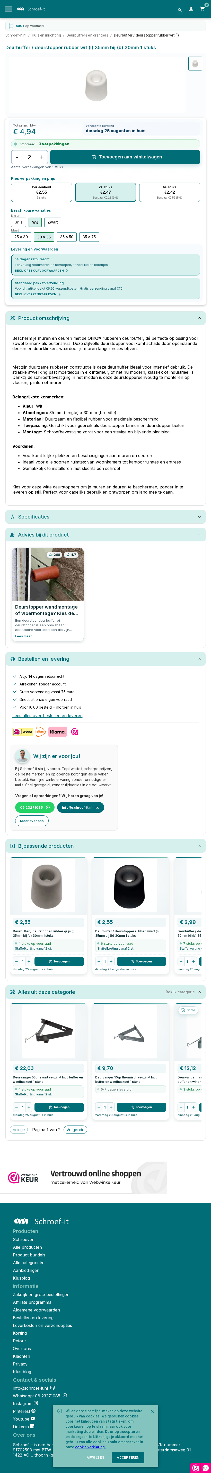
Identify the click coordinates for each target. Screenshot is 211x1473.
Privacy (20, 1364)
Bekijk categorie (180, 992)
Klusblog (21, 1278)
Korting (20, 1333)
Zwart (53, 222)
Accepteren (128, 1457)
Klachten (21, 1356)
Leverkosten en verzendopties (42, 1325)
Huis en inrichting (46, 35)
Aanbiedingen (26, 1270)
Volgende (75, 1129)
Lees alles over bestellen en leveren (47, 715)
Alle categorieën (29, 1262)
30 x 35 (44, 237)
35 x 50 (66, 237)
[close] (152, 1411)
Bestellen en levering (33, 1317)
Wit (35, 222)
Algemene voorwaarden (36, 1310)
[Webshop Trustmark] (83, 1178)
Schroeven (23, 1239)
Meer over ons (32, 821)
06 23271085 (31, 807)
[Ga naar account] (191, 9)
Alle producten (27, 1247)
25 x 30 (21, 237)
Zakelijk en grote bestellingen (41, 1294)
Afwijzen (95, 1457)
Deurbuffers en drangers (87, 35)
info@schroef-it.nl (77, 807)
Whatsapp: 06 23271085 (37, 1395)
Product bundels (29, 1254)
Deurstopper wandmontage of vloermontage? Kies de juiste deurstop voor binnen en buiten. (46, 611)
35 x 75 (89, 237)
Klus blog (22, 1371)
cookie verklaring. (90, 1447)
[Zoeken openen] (180, 10)
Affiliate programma (32, 1302)
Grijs (18, 222)
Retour (19, 1340)
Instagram (22, 1403)
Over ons (22, 1348)
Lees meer (23, 636)
